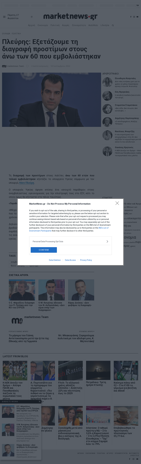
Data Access (70, 260)
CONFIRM (44, 250)
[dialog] (70, 232)
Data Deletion (55, 260)
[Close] (118, 204)
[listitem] (70, 241)
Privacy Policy (86, 260)
